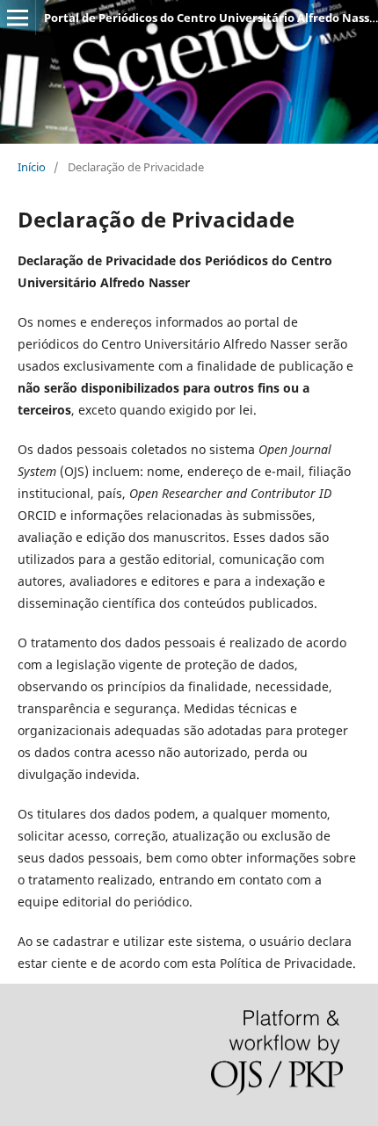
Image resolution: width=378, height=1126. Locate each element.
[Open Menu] (17, 17)
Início (32, 167)
